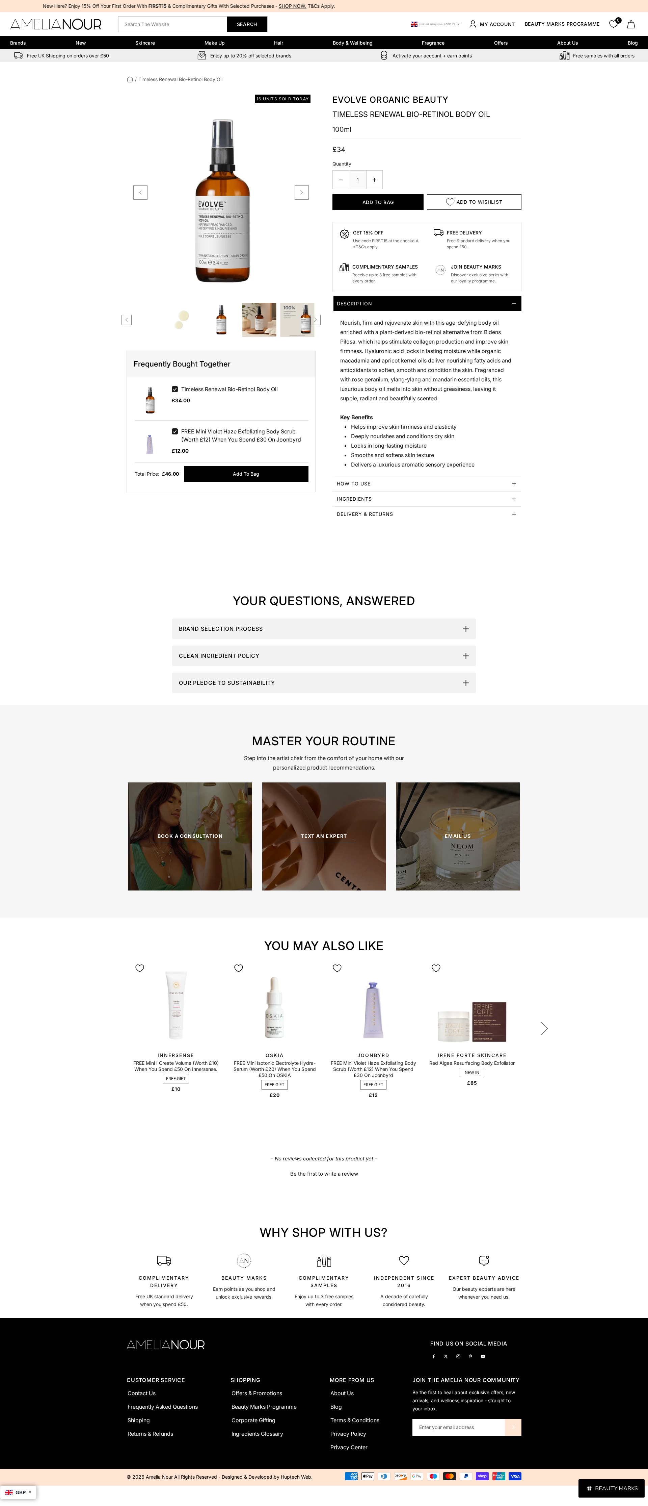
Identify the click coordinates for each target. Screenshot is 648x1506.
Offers (501, 43)
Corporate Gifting (253, 1420)
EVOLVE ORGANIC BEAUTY (390, 100)
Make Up (215, 43)
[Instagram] (458, 1356)
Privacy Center (349, 1447)
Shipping (139, 1420)
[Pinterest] (470, 1356)
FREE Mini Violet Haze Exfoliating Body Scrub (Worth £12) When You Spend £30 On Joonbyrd (241, 435)
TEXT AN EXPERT (324, 836)
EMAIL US (458, 836)
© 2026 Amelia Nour (150, 1477)
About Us (567, 43)
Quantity (341, 164)
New (81, 43)
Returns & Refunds (150, 1433)
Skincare (145, 43)
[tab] (426, 386)
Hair (278, 43)
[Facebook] (433, 1356)
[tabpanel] (164, 1279)
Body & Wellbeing (353, 43)
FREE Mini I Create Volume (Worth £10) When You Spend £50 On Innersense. (176, 1066)
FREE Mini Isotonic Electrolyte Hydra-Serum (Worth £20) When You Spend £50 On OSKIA (275, 1069)
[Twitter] (445, 1356)
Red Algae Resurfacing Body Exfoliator (472, 1063)
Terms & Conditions (354, 1420)
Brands (18, 43)
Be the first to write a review (324, 1174)
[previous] (140, 192)
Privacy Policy (348, 1433)
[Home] (130, 79)
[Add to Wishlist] (140, 968)
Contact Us (142, 1393)
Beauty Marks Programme (562, 24)
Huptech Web (296, 1477)
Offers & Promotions (257, 1393)
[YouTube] (483, 1356)
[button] (324, 1173)
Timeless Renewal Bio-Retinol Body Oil (229, 389)
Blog (633, 43)
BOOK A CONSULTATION (190, 836)
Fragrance (433, 43)
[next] (302, 192)
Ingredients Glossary (257, 1433)
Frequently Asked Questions (163, 1406)
